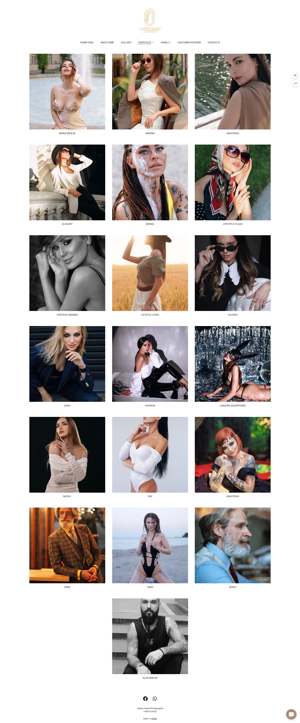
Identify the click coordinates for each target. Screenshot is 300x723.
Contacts (214, 42)
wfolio (154, 718)
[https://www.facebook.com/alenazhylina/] (145, 699)
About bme (107, 42)
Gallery (126, 42)
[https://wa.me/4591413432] (155, 699)
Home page (87, 42)
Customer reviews (189, 42)
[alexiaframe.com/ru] (150, 21)
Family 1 (166, 42)
